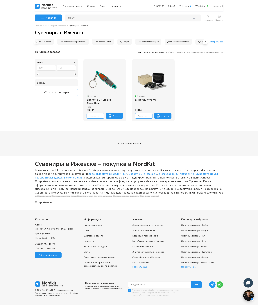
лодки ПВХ (120, 174)
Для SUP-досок (44, 41)
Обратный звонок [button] (48, 255)
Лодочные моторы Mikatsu (194, 225)
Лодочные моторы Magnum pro (196, 251)
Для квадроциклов (103, 41)
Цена (40, 62)
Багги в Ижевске (141, 262)
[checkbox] (129, 290)
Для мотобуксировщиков (178, 41)
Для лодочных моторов (148, 41)
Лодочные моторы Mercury (194, 257)
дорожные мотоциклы (68, 177)
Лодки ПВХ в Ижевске (143, 230)
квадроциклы (44, 177)
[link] (78, 25)
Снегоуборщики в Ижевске (146, 257)
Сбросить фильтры (56, 92)
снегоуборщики (168, 174)
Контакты (116, 6)
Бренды (41, 83)
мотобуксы (135, 174)
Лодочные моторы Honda (194, 246)
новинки (180, 52)
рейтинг (170, 52)
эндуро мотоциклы (205, 174)
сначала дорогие (214, 52)
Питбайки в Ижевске (143, 246)
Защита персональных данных (99, 257)
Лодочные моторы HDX (193, 235)
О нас (102, 6)
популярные (158, 52)
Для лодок (124, 41)
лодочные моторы (100, 174)
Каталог (51, 18)
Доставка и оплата (72, 6)
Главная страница (93, 225)
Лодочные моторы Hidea (193, 241)
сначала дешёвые (196, 52)
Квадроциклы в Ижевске (145, 235)
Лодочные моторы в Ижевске (147, 225)
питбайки (186, 174)
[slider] (38, 74)
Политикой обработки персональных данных (150, 295)
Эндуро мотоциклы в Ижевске (148, 251)
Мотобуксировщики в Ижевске (148, 241)
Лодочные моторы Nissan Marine (197, 262)
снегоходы (150, 174)
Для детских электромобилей (73, 41)
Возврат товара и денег (96, 246)
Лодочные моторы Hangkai (194, 230)
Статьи (91, 6)
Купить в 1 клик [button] (95, 116)
